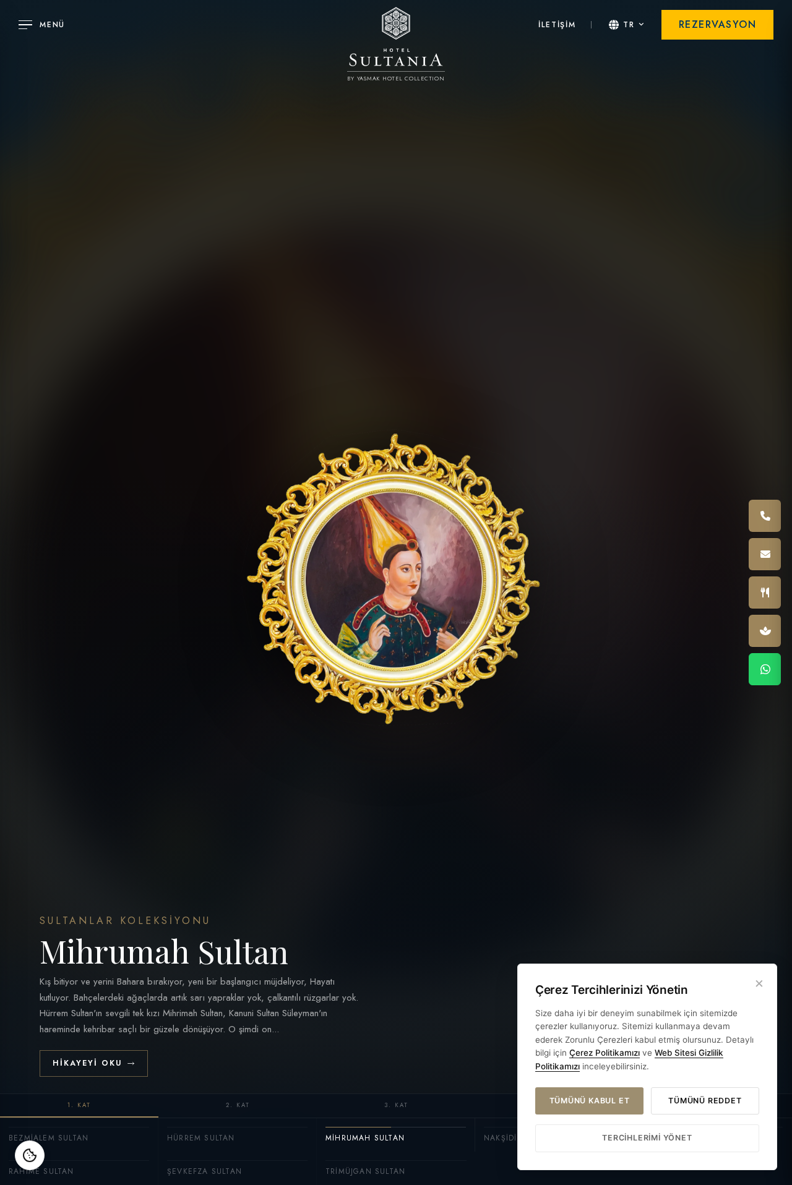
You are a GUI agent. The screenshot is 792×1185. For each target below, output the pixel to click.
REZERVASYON (718, 24)
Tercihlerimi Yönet (647, 1137)
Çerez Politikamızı (604, 1053)
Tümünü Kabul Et (589, 1100)
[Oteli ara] (765, 516)
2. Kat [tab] (238, 1105)
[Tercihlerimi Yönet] (30, 1155)
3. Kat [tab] (396, 1105)
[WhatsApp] (765, 669)
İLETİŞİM (556, 24)
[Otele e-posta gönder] (765, 554)
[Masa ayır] (765, 592)
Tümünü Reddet (704, 1100)
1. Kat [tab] (79, 1105)
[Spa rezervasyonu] (765, 631)
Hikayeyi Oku (88, 1063)
